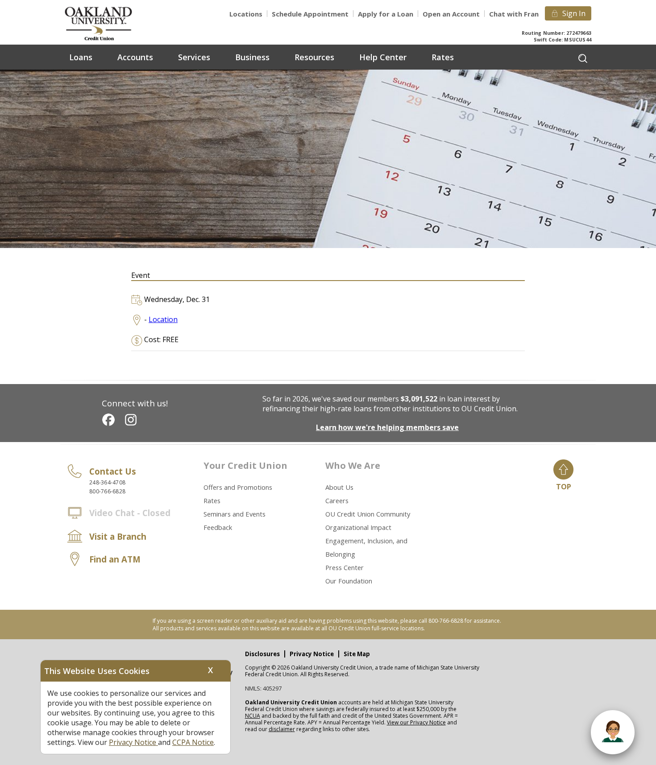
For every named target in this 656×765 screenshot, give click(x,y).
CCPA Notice (193, 742)
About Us (339, 487)
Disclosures (262, 654)
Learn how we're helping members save (387, 427)
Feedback (217, 527)
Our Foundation (348, 580)
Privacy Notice (312, 654)
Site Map (357, 654)
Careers (337, 500)
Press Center (344, 567)
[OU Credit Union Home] (104, 22)
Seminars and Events (234, 513)
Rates (211, 500)
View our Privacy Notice (416, 722)
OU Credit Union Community (367, 513)
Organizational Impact (358, 527)
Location (163, 319)
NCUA (252, 716)
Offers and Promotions (237, 487)
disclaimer (282, 729)
